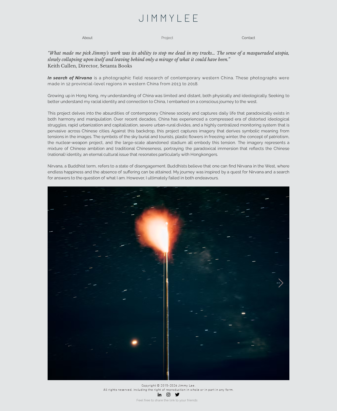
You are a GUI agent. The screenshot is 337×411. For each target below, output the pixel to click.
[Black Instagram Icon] (168, 394)
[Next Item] (281, 283)
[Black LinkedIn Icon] (159, 394)
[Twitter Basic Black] (177, 394)
